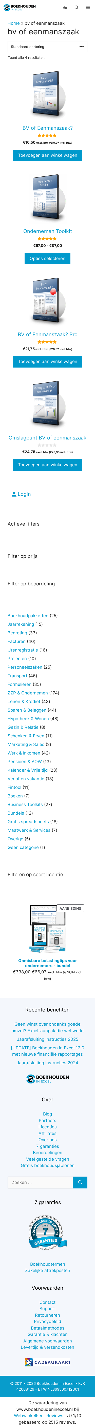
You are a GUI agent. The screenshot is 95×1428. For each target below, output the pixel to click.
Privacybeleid (47, 1321)
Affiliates (47, 1133)
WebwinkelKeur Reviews (38, 1415)
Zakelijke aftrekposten (47, 1270)
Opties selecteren (47, 258)
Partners (47, 1120)
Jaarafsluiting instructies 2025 (47, 1039)
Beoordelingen (47, 1152)
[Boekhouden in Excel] (19, 7)
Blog (47, 1114)
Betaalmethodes (47, 1328)
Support (48, 1308)
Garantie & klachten (48, 1334)
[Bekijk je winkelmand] (65, 7)
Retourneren (47, 1315)
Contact (47, 1302)
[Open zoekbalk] (76, 7)
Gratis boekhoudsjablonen (47, 1165)
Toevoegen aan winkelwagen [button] (47, 155)
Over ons (48, 1139)
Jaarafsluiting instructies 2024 (47, 1062)
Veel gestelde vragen (47, 1159)
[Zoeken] (80, 1183)
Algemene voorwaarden (47, 1340)
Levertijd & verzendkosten (47, 1347)
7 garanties (47, 1146)
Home (14, 23)
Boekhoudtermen (47, 1264)
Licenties (48, 1126)
